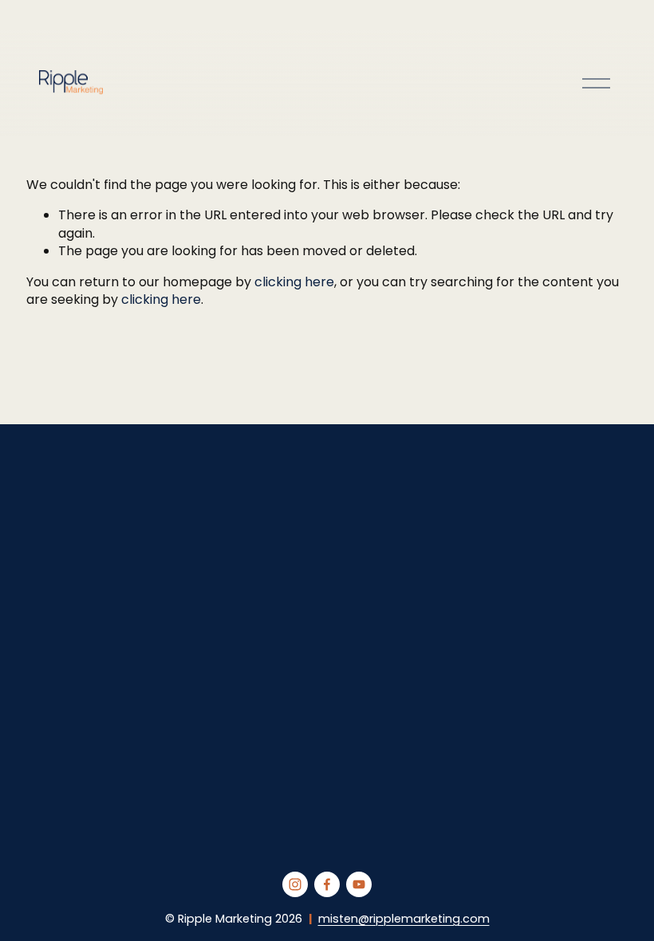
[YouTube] (359, 884)
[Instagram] (295, 884)
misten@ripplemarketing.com (404, 919)
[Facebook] (327, 884)
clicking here (294, 282)
